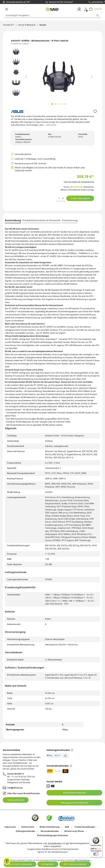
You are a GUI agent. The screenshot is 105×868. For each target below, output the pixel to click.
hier (92, 190)
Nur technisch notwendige (20, 864)
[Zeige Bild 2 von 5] (55, 104)
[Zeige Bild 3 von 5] (59, 104)
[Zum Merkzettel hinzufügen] (95, 112)
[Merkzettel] (79, 9)
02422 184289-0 (15, 774)
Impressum (10, 827)
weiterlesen (51, 125)
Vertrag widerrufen (15, 800)
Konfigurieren (48, 864)
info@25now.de (15, 788)
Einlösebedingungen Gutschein (52, 835)
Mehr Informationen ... (83, 860)
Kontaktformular (32, 793)
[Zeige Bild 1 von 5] (52, 104)
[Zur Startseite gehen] (52, 9)
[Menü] (6, 9)
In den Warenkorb (80, 198)
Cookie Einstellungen (84, 827)
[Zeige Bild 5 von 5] (65, 104)
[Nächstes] (92, 76)
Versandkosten (54, 843)
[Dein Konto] (85, 9)
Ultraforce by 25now (74, 831)
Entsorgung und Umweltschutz (74, 802)
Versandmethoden (57, 765)
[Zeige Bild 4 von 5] (62, 104)
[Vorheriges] (26, 76)
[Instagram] (48, 786)
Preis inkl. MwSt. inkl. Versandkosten (79, 182)
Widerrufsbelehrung (49, 827)
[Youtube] (53, 786)
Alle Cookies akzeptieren (75, 864)
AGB (67, 827)
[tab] (13, 220)
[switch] (96, 854)
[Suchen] (97, 15)
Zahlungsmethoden (58, 750)
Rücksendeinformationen (74, 792)
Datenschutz (27, 827)
